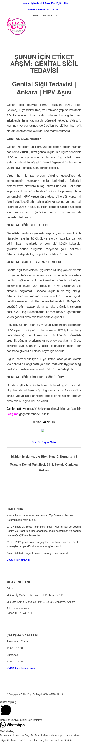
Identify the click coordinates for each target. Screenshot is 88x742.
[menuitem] (45, 3)
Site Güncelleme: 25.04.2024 (43, 9)
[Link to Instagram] (72, 694)
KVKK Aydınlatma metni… (22, 668)
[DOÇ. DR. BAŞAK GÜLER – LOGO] (36, 26)
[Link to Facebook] (78, 694)
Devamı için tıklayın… (19, 559)
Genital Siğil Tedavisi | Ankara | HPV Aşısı (44, 87)
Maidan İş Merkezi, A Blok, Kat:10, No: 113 (45, 3)
